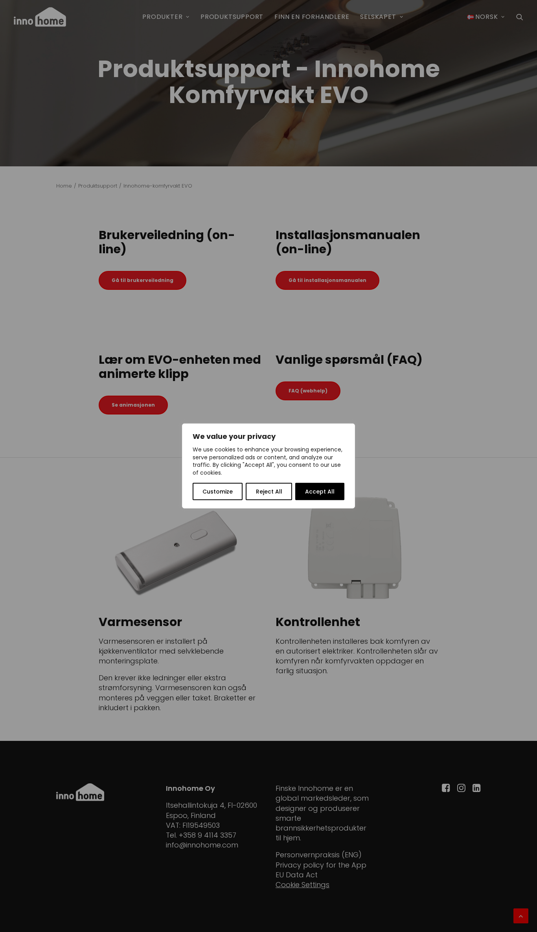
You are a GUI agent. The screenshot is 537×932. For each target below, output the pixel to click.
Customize (217, 491)
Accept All (320, 491)
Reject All (269, 491)
